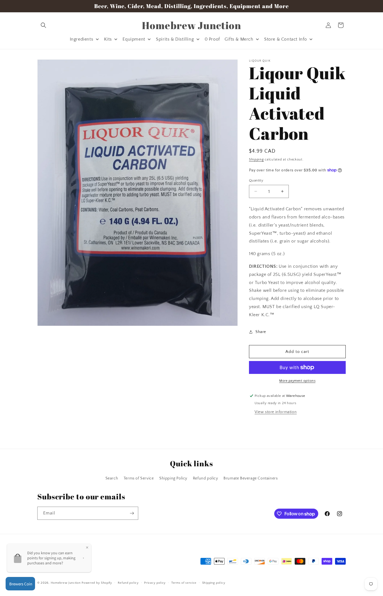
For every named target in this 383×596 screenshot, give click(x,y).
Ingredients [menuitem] (81, 39)
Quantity (256, 180)
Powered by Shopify (97, 583)
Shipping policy (213, 583)
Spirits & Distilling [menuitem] (175, 39)
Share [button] (260, 332)
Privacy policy (155, 583)
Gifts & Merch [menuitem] (239, 39)
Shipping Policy (173, 478)
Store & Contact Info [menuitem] (285, 39)
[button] (43, 25)
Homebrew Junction (66, 583)
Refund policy (205, 478)
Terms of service (184, 583)
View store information (276, 412)
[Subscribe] (132, 513)
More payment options (297, 381)
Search (111, 478)
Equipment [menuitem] (134, 39)
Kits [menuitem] (108, 39)
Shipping (256, 159)
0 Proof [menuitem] (212, 39)
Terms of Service (139, 478)
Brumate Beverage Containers (250, 478)
